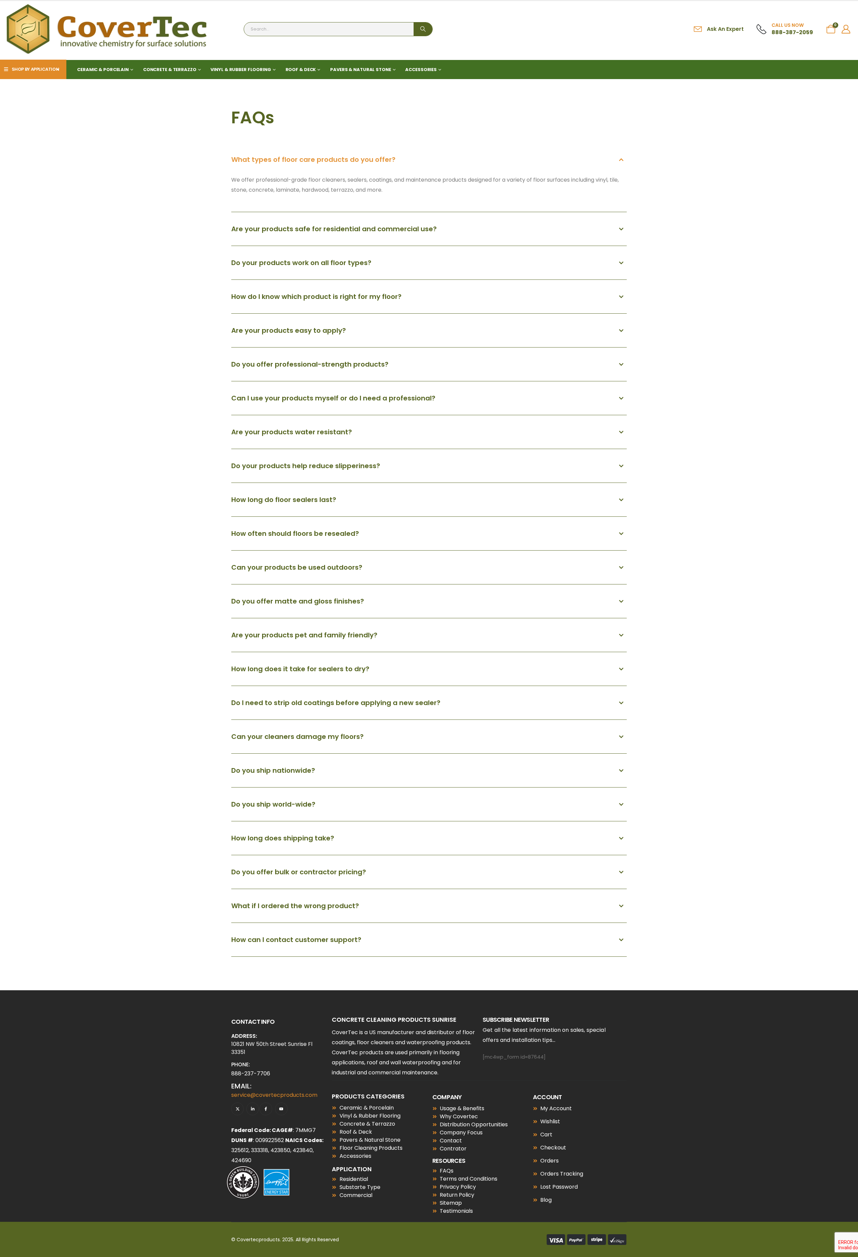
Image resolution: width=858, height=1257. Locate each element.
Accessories (421, 69)
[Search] (423, 29)
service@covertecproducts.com (274, 1095)
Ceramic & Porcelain (103, 69)
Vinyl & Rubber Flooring (240, 69)
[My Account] (846, 29)
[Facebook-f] (265, 1109)
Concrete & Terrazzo (169, 69)
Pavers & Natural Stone (360, 69)
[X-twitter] (237, 1109)
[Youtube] (281, 1109)
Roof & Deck (301, 69)
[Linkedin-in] (252, 1109)
